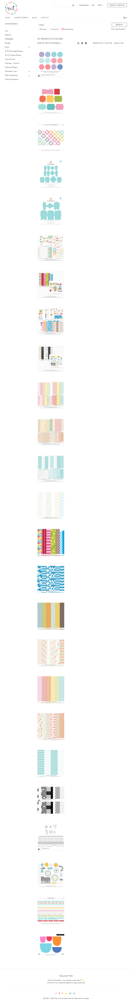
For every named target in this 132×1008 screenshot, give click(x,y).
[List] (82, 43)
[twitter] (67, 993)
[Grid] (78, 43)
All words (43, 29)
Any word (55, 29)
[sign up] (71, 993)
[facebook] (60, 993)
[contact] (75, 993)
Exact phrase (68, 29)
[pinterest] (63, 993)
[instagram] (56, 993)
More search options (118, 29)
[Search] (73, 5)
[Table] (86, 43)
